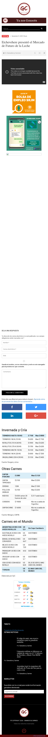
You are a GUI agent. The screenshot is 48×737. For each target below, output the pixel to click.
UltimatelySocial (39, 736)
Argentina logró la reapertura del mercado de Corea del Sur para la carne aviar (29, 668)
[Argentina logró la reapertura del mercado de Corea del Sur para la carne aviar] (9, 669)
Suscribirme (9, 696)
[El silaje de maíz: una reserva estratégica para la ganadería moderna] (9, 641)
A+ (40, 53)
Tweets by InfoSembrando (14, 630)
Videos (5, 36)
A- (35, 53)
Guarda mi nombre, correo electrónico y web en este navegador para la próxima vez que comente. (23, 365)
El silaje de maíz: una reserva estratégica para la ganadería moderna (27, 640)
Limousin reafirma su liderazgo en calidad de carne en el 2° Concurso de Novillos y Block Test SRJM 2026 (29, 654)
